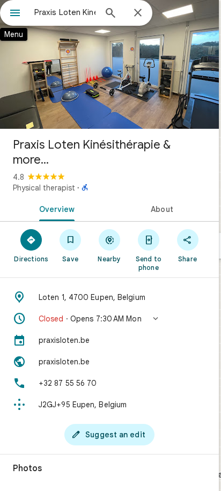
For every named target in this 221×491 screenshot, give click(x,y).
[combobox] (64, 12)
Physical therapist (44, 188)
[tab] (54, 208)
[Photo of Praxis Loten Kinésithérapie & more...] (109, 64)
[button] (109, 318)
